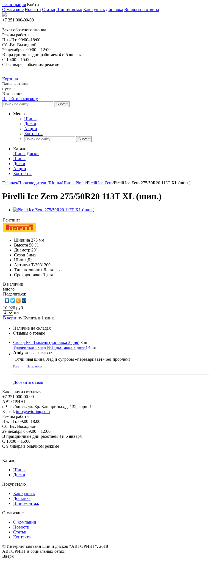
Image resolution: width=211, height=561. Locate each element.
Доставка (114, 9)
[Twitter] (13, 300)
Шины (30, 118)
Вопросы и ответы (141, 9)
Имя (16, 366)
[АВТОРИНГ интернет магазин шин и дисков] (4, 15)
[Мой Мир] (24, 300)
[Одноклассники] (18, 300)
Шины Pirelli (74, 182)
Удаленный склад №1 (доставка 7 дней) (50, 347)
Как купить (94, 9)
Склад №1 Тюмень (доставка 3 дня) (46, 342)
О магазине (13, 9)
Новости (33, 9)
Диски (30, 123)
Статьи (48, 9)
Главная (9, 182)
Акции (30, 128)
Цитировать (34, 366)
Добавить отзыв (28, 382)
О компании (24, 522)
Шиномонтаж (69, 9)
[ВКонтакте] (7, 300)
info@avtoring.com (33, 411)
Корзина (10, 78)
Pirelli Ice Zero (100, 182)
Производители (33, 182)
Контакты (33, 133)
